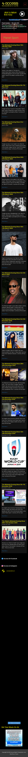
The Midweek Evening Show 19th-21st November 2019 (13, 398)
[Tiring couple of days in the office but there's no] (14, 714)
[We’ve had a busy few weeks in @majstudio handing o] (14, 581)
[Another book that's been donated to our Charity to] (14, 655)
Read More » (5, 80)
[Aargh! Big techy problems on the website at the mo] (14, 596)
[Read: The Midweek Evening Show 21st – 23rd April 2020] (14, 134)
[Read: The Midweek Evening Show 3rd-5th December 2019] (14, 336)
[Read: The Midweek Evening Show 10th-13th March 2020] (14, 204)
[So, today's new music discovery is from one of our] (14, 625)
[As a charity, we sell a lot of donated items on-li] (14, 699)
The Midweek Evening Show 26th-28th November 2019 (13, 364)
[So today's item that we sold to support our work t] (14, 670)
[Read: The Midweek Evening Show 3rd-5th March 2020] (14, 290)
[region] (14, 25)
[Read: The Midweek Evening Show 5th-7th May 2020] (14, 98)
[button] (14, 25)
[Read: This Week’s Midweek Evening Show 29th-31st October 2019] (14, 533)
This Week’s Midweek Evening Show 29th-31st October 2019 (13, 521)
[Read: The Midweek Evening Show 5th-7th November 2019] (14, 497)
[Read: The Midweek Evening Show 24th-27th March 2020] (14, 169)
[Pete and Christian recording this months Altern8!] (14, 611)
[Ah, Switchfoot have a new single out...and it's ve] (14, 640)
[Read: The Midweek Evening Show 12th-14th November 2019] (14, 452)
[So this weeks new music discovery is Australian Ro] (14, 684)
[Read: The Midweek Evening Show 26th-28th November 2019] (14, 374)
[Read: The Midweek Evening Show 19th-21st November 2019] (14, 409)
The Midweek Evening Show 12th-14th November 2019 (13, 432)
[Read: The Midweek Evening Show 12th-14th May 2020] (14, 59)
